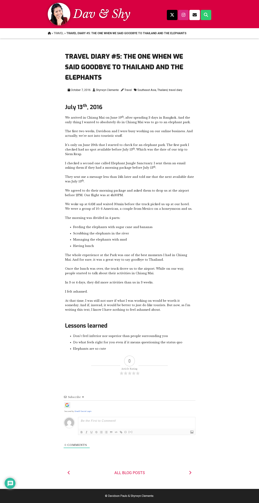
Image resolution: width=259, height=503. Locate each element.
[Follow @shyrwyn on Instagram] (183, 15)
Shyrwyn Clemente (107, 90)
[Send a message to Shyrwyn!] (194, 15)
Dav (84, 14)
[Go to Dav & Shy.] (49, 33)
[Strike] (96, 432)
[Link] (121, 432)
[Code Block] (116, 432)
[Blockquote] (111, 432)
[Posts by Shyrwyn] (59, 24)
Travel (128, 90)
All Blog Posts (129, 473)
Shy (121, 14)
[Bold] (81, 432)
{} (125, 432)
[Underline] (91, 432)
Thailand (162, 90)
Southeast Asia (146, 90)
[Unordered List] (106, 432)
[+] (130, 432)
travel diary (175, 90)
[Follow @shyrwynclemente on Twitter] (172, 15)
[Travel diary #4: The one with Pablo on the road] (69, 473)
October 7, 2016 (81, 90)
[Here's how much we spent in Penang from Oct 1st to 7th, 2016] (190, 473)
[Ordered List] (101, 432)
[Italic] (86, 432)
